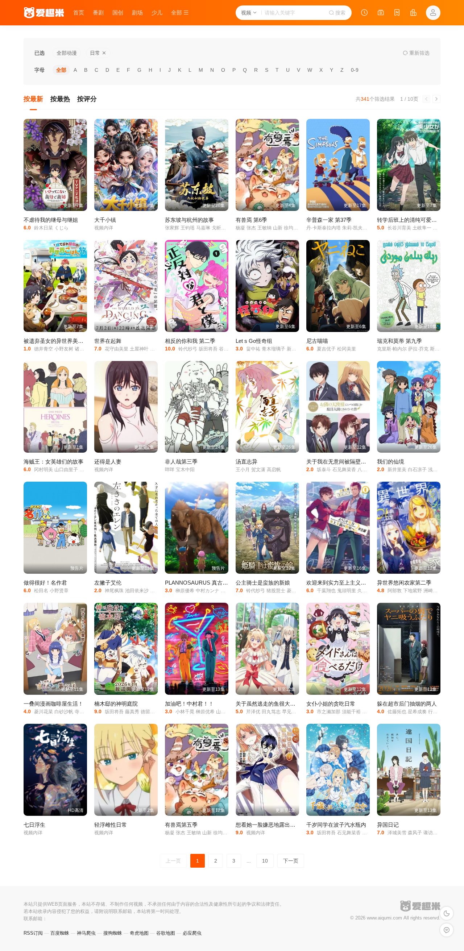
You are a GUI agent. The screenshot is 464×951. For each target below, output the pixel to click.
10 (265, 861)
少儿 (157, 12)
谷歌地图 (165, 933)
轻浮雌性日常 (110, 825)
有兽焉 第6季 (251, 220)
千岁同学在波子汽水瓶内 (336, 825)
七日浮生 (34, 825)
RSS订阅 (33, 933)
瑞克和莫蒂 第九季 (399, 341)
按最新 (33, 99)
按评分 (87, 99)
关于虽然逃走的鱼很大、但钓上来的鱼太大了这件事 (298, 704)
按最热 (60, 99)
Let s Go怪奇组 (254, 341)
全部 (61, 70)
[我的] (433, 12)
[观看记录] (364, 13)
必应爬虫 (192, 933)
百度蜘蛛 (59, 933)
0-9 (355, 70)
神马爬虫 (86, 933)
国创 (117, 12)
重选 (419, 53)
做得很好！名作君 (45, 583)
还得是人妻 (107, 461)
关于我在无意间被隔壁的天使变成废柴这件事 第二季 (369, 461)
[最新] (397, 13)
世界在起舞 (107, 341)
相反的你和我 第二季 (190, 341)
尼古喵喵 (317, 341)
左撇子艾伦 (107, 583)
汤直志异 (246, 461)
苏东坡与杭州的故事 (189, 220)
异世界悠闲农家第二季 (404, 583)
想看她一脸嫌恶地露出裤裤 (268, 825)
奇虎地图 (139, 933)
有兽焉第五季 (181, 825)
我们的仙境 (390, 461)
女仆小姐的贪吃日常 (330, 704)
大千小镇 (105, 220)
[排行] (413, 13)
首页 (78, 12)
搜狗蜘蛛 (112, 933)
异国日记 (388, 825)
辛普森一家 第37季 (329, 220)
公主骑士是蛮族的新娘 (263, 583)
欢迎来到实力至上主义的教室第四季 (349, 583)
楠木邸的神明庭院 (116, 704)
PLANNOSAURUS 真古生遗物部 (204, 583)
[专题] (380, 13)
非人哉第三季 (181, 461)
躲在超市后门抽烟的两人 (407, 704)
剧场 (137, 12)
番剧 (98, 12)
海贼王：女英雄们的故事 (53, 461)
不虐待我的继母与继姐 (51, 220)
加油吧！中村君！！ (189, 704)
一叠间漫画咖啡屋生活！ (53, 704)
